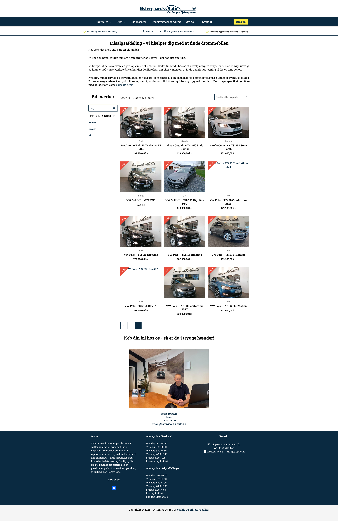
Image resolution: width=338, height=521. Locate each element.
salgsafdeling (124, 84)
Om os (190, 21)
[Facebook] (114, 488)
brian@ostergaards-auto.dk (169, 424)
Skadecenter (138, 21)
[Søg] (114, 108)
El (89, 135)
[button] (109, 22)
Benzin (92, 122)
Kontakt (207, 21)
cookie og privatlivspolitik (193, 509)
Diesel (91, 128)
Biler (119, 21)
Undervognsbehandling (166, 21)
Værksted (102, 21)
